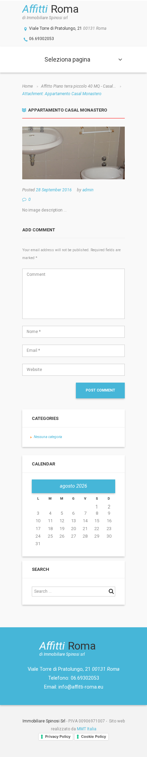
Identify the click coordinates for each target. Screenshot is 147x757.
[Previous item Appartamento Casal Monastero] (48, 153)
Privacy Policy (57, 736)
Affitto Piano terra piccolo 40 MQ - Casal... (78, 86)
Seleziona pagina (67, 59)
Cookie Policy (93, 736)
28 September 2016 (54, 190)
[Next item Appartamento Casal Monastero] (99, 153)
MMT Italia (86, 729)
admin (87, 190)
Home (27, 86)
